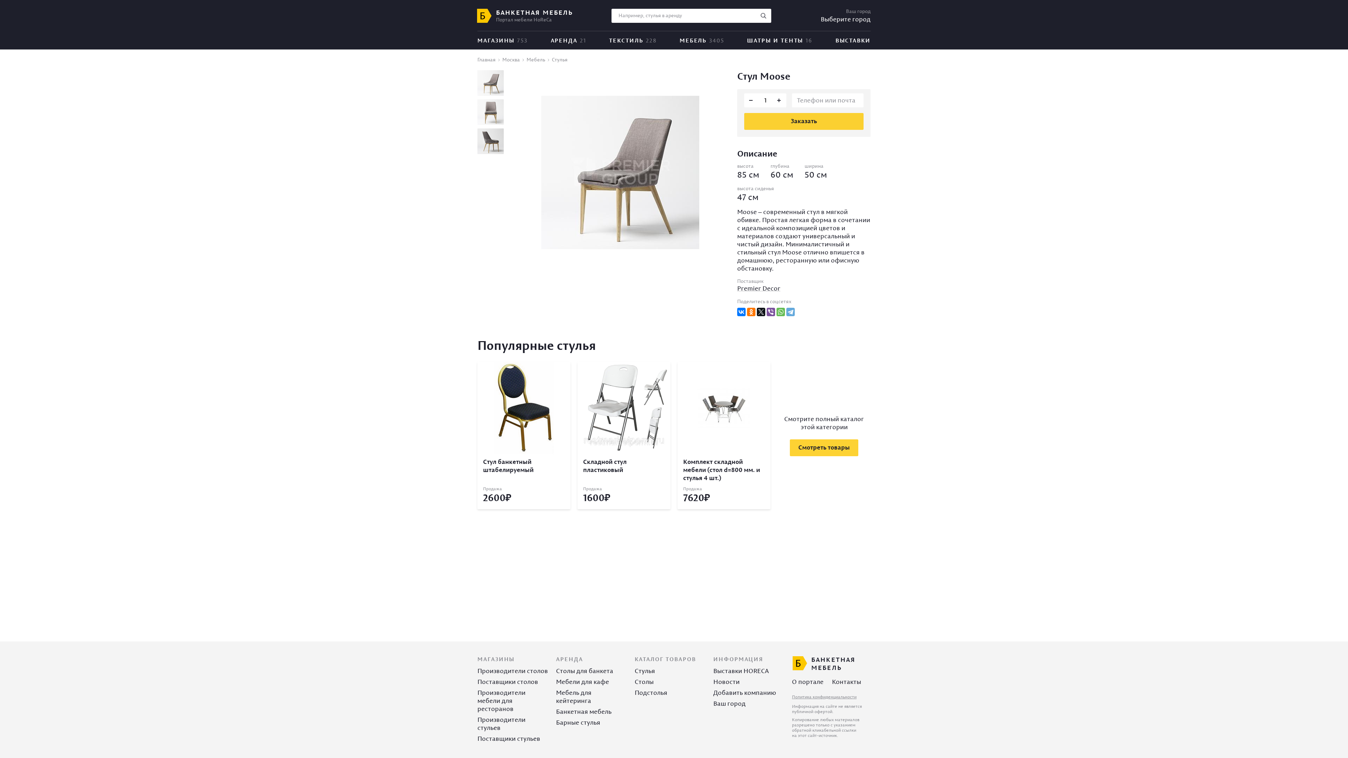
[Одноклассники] (751, 312)
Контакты (846, 682)
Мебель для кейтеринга (574, 697)
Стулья (645, 671)
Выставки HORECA (741, 671)
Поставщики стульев (508, 738)
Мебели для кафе (582, 682)
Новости (726, 682)
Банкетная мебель (584, 711)
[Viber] (771, 312)
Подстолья (651, 693)
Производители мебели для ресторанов (501, 701)
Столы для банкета (584, 671)
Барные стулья (578, 722)
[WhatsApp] (781, 312)
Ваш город (729, 703)
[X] (761, 312)
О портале (808, 682)
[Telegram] (790, 312)
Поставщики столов (507, 682)
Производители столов (512, 671)
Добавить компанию (744, 693)
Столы (644, 682)
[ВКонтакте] (741, 312)
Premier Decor (758, 288)
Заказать (804, 121)
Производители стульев (501, 724)
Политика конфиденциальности (824, 696)
